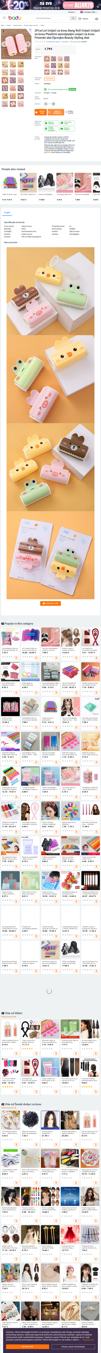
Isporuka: (38, 93)
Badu (2, 25)
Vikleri (42, 25)
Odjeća (9, 25)
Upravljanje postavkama (73, 1347)
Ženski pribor (18, 25)
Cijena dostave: (38, 98)
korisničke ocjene (53, 42)
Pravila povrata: (37, 138)
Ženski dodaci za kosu (31, 25)
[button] (4, 18)
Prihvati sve (27, 1347)
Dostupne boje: (38, 57)
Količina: (38, 104)
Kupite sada (40, 112)
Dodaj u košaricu (54, 112)
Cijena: (38, 49)
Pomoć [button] (71, 12)
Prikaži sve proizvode (8, 983)
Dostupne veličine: (38, 79)
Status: (37, 84)
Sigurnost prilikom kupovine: (38, 123)
